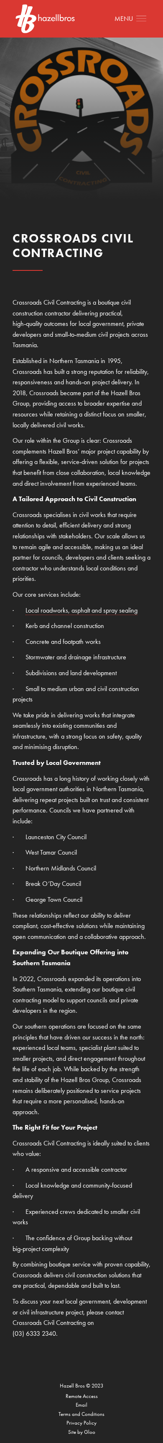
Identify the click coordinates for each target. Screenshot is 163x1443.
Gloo (89, 1431)
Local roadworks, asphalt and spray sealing (81, 610)
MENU (124, 18)
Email (81, 1404)
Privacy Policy (81, 1422)
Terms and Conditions (81, 1414)
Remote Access (82, 1396)
